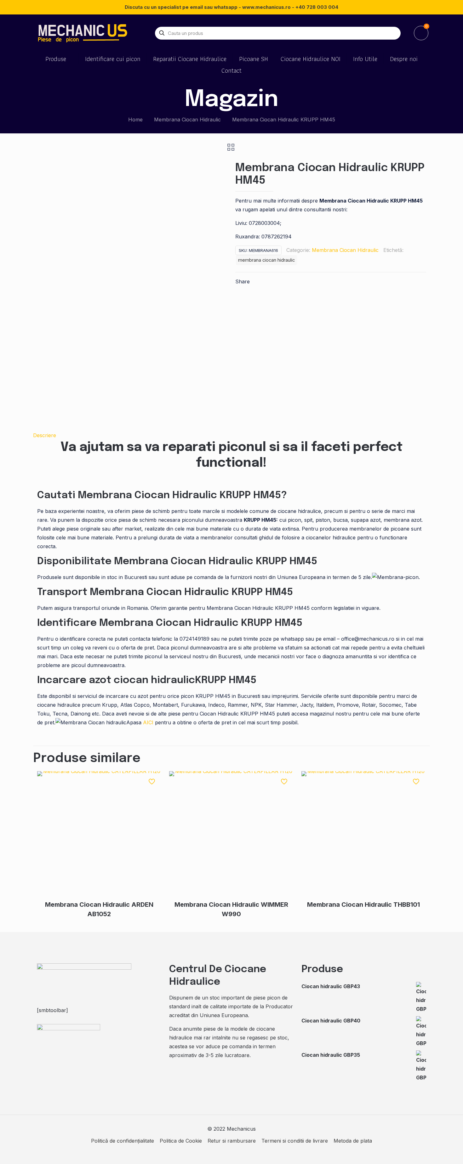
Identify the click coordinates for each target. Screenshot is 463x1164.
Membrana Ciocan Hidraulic (187, 119)
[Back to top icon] (432, 1151)
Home (135, 119)
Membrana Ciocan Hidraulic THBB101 (363, 904)
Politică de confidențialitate (122, 1141)
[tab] (231, 435)
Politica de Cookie (181, 1141)
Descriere (44, 435)
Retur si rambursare (232, 1141)
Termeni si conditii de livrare (294, 1141)
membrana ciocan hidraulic (266, 260)
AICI (148, 722)
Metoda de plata (353, 1141)
